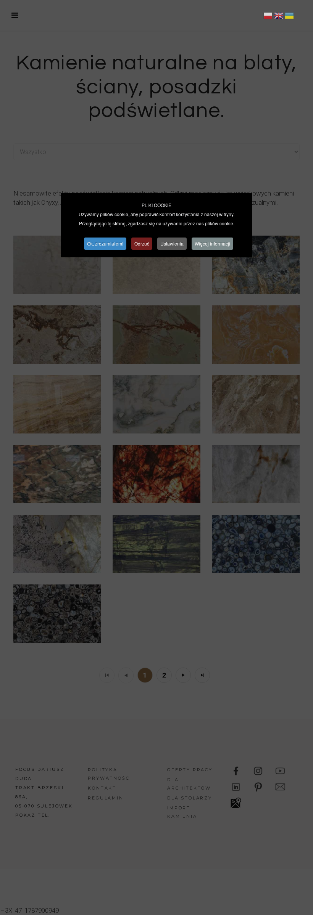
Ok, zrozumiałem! (105, 243)
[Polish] (268, 16)
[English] (278, 16)
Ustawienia (172, 243)
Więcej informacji (212, 243)
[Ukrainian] (289, 16)
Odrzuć (141, 243)
